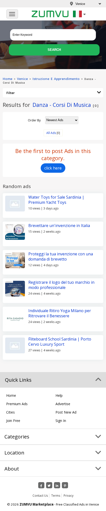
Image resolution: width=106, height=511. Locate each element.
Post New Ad (65, 412)
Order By (34, 120)
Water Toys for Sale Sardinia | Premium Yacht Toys (56, 199)
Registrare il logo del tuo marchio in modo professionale (61, 285)
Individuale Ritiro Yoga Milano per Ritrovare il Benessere (59, 313)
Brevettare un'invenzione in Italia (59, 225)
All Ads (51, 133)
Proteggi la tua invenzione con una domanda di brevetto (60, 256)
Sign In (60, 420)
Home (7, 78)
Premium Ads (17, 403)
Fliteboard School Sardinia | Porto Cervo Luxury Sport (59, 341)
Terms (55, 495)
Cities (10, 412)
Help (59, 395)
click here (53, 168)
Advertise (62, 403)
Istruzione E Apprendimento (56, 78)
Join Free (13, 420)
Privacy (68, 495)
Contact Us (40, 495)
